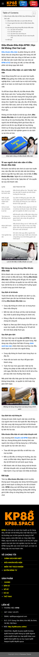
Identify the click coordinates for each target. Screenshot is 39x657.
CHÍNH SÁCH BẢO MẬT (13, 558)
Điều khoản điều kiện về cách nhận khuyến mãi (22, 36)
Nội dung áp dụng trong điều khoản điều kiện (20, 27)
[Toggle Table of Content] (33, 13)
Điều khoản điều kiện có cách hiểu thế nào (19, 21)
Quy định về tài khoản (17, 29)
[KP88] (12, 4)
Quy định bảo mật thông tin (18, 33)
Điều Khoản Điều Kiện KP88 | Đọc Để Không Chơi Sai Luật (19, 17)
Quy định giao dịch (16, 31)
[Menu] (3, 3)
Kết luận (9, 39)
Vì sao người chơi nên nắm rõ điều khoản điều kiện (20, 24)
